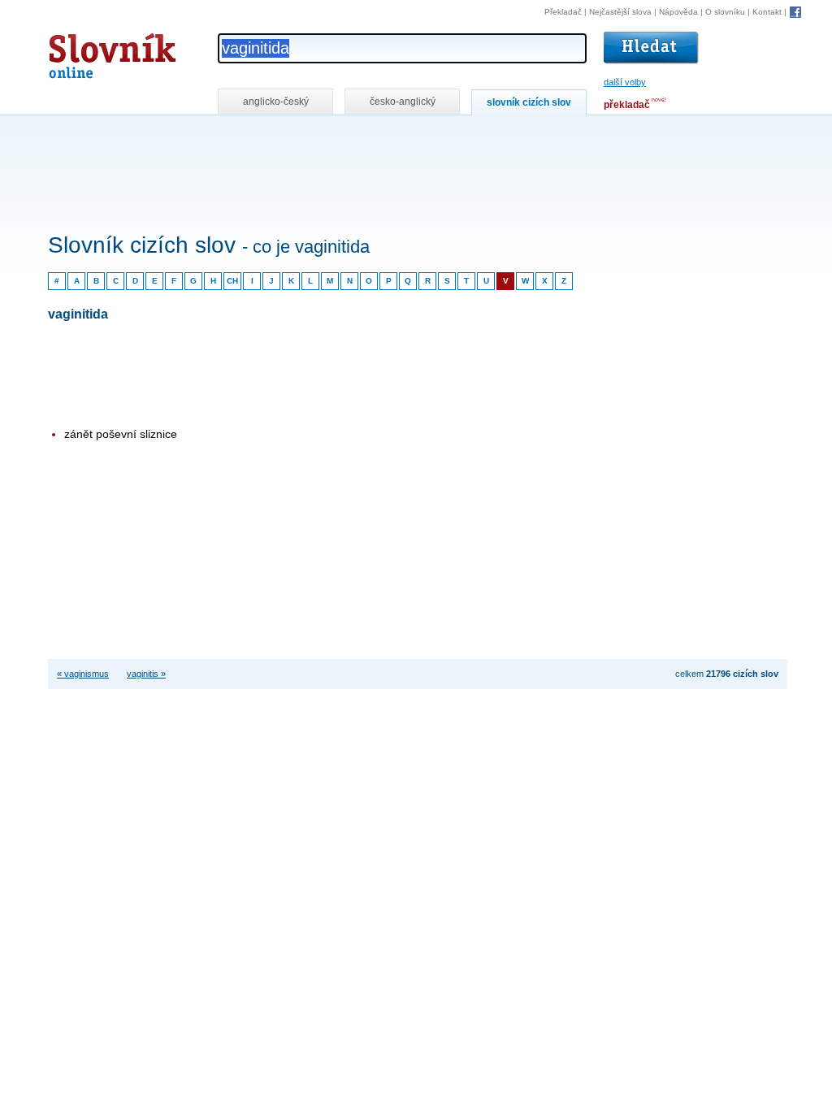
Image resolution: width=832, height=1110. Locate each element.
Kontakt (767, 11)
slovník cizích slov (529, 102)
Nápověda (678, 11)
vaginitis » (146, 674)
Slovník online (83, 52)
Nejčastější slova (620, 11)
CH (232, 280)
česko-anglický (403, 101)
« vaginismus (83, 674)
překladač (627, 105)
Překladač (563, 11)
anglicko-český (276, 101)
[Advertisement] (343, 137)
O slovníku (725, 11)
